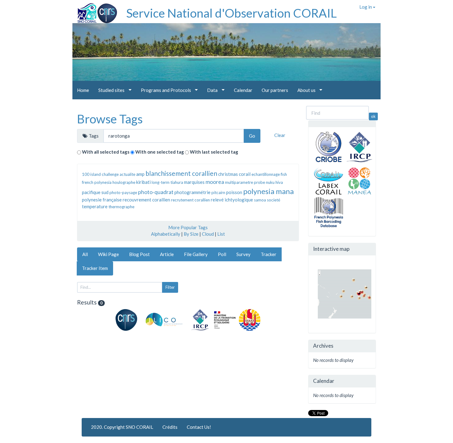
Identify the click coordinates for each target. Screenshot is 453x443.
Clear (279, 135)
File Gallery (196, 254)
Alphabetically (165, 234)
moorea (215, 181)
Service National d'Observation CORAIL (231, 13)
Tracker (268, 254)
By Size (191, 234)
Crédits (170, 427)
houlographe (123, 182)
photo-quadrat (155, 191)
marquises (194, 182)
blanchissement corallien (181, 173)
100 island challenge (100, 174)
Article (167, 254)
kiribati (143, 182)
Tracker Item (95, 268)
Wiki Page (108, 254)
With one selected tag (159, 152)
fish (284, 174)
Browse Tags (110, 119)
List (221, 234)
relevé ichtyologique (232, 199)
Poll (222, 254)
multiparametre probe (245, 182)
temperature (95, 206)
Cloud (208, 234)
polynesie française (102, 199)
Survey (243, 254)
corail (245, 174)
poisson (234, 192)
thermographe (121, 206)
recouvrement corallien (146, 199)
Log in (366, 7)
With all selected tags (105, 152)
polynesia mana (268, 191)
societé (273, 199)
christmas (228, 174)
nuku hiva (274, 182)
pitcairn (218, 192)
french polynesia (97, 182)
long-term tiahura (167, 182)
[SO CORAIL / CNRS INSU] (94, 11)
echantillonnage (265, 174)
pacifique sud (95, 192)
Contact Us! (199, 427)
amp (140, 174)
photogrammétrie (192, 192)
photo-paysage (123, 192)
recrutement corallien (190, 199)
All (85, 254)
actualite (127, 174)
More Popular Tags (188, 227)
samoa (260, 199)
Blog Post (139, 254)
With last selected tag (214, 152)
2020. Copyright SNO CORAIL (122, 427)
